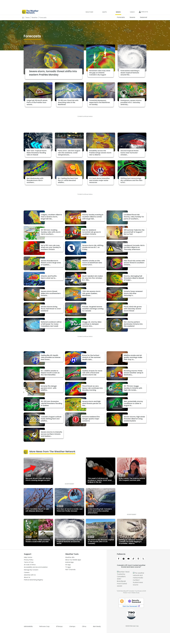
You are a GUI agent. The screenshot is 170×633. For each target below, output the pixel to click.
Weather (34, 18)
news (28, 18)
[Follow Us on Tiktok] (133, 558)
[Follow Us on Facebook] (118, 558)
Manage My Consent (31, 570)
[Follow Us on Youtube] (128, 558)
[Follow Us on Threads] (138, 558)
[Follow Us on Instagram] (123, 558)
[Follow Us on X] (143, 558)
